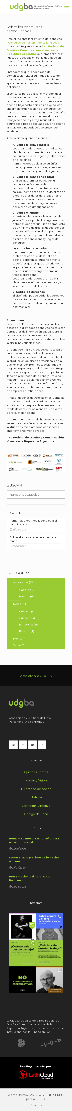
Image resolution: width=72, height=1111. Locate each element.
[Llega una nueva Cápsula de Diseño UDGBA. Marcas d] (49, 980)
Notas (17, 603)
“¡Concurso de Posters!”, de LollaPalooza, (33, 42)
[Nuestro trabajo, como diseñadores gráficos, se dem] (22, 980)
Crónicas (25, 611)
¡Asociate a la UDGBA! (36, 676)
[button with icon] (13, 744)
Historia (36, 797)
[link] (21, 1043)
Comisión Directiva (36, 806)
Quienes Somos (36, 772)
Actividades (20, 582)
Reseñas (24, 631)
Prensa (17, 638)
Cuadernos (26, 618)
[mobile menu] (66, 8)
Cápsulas (25, 589)
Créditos (36, 1105)
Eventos (24, 596)
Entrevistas (26, 624)
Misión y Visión (36, 780)
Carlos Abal (55, 1095)
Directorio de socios (36, 789)
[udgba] (36, 6)
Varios (17, 645)
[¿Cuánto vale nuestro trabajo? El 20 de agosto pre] (22, 953)
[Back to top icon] (64, 1103)
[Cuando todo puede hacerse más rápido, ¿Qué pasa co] (49, 926)
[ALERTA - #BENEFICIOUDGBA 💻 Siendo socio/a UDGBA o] (22, 926)
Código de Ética (36, 814)
